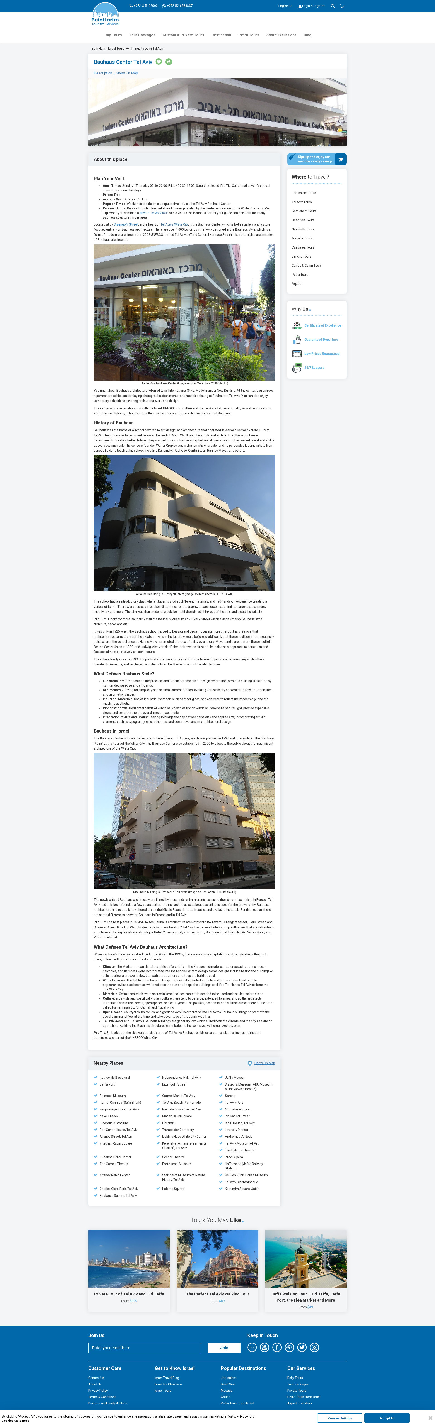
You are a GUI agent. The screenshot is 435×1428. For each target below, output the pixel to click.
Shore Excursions (281, 35)
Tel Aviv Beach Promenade (181, 1102)
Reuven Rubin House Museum (246, 1175)
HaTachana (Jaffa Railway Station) (244, 1166)
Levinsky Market (236, 1130)
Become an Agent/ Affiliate (107, 1403)
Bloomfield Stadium (114, 1123)
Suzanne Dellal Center (115, 1157)
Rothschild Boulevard (115, 1077)
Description (103, 73)
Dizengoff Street (126, 224)
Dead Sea (228, 1384)
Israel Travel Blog (167, 1378)
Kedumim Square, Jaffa (242, 1189)
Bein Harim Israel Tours (108, 48)
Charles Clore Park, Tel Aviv (119, 1189)
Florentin (168, 1123)
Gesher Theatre (173, 1157)
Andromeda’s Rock (238, 1136)
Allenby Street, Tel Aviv (116, 1136)
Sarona (230, 1096)
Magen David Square (177, 1116)
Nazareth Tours (303, 229)
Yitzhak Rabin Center (115, 1175)
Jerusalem (228, 1378)
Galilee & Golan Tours (307, 265)
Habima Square (173, 1189)
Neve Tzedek (109, 1116)
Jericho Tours (301, 256)
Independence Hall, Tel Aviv (181, 1077)
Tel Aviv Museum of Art (242, 1143)
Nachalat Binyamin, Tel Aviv (181, 1109)
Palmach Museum (113, 1096)
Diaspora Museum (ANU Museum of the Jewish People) (249, 1087)
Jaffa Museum (235, 1077)
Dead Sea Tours (303, 220)
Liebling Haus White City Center (184, 1136)
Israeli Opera (234, 1157)
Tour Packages (142, 35)
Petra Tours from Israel (237, 1403)
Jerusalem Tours (304, 193)
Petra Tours (248, 35)
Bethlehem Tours (304, 211)
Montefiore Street (238, 1109)
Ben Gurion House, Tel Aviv (119, 1130)
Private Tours (296, 1390)
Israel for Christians (168, 1384)
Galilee (225, 1397)
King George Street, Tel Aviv (119, 1109)
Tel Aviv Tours (302, 202)
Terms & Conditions (102, 1397)
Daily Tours (295, 1378)
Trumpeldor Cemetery (178, 1130)
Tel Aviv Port (234, 1102)
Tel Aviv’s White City (174, 224)
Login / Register (313, 6)
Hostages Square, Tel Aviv (118, 1195)
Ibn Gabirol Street (237, 1116)
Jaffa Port (107, 1084)
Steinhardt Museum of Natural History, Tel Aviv (184, 1177)
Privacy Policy (98, 1390)
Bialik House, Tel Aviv (240, 1123)
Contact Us (96, 1378)
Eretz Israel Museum (177, 1164)
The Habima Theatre (240, 1150)
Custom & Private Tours (183, 35)
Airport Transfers (299, 1403)
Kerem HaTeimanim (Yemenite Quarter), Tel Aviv (184, 1146)
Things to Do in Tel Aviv (147, 48)
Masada (226, 1390)
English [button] (283, 6)
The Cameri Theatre (114, 1164)
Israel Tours (163, 1390)
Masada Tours (302, 238)
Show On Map (127, 73)
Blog (308, 35)
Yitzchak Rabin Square (116, 1143)
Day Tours (113, 35)
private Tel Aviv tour (154, 213)
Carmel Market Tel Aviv (178, 1096)
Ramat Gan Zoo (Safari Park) (120, 1102)
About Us (95, 1384)
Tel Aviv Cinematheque (241, 1182)
